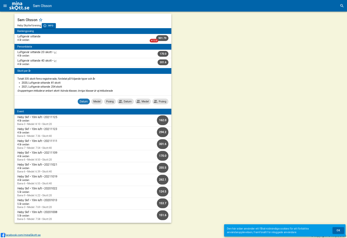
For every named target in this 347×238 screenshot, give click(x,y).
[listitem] (93, 38)
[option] (93, 120)
